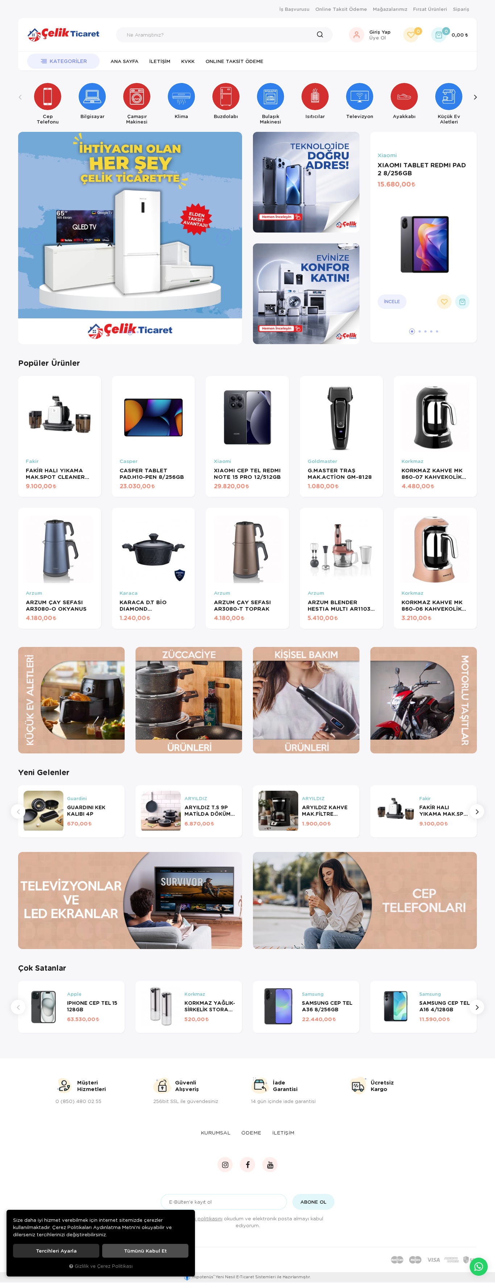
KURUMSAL (215, 1132)
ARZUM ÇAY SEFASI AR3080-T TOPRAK (242, 605)
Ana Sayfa (124, 61)
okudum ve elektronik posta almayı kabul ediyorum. (252, 1221)
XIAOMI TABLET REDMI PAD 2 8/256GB (422, 169)
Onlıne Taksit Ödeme (234, 61)
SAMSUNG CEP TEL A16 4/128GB (444, 1006)
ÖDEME (251, 1132)
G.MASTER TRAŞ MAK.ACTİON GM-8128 (340, 473)
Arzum (34, 593)
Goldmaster (322, 461)
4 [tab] (431, 331)
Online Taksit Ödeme (341, 9)
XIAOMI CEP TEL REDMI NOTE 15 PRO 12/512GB (247, 473)
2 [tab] (130, 332)
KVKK (188, 61)
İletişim (159, 61)
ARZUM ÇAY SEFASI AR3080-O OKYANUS (56, 605)
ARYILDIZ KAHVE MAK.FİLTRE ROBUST (325, 810)
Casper (129, 461)
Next (475, 103)
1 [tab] (122, 332)
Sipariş (461, 9)
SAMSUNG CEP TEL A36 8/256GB (327, 1006)
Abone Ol (313, 1202)
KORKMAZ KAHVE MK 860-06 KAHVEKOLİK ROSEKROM (432, 605)
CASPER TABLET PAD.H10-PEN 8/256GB (152, 473)
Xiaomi (387, 155)
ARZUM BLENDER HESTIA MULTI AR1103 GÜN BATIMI (339, 605)
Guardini (77, 798)
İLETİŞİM (283, 1132)
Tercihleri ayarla (56, 1251)
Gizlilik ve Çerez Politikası (104, 1266)
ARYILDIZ (195, 798)
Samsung (313, 994)
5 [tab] (437, 331)
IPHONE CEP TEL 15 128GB (92, 1006)
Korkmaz (413, 461)
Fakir (32, 461)
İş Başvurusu (294, 9)
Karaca (129, 593)
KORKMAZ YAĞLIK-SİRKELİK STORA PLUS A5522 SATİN (209, 1006)
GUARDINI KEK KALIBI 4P (86, 810)
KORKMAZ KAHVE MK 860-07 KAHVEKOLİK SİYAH (432, 473)
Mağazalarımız (390, 9)
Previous (19, 103)
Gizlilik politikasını (202, 1218)
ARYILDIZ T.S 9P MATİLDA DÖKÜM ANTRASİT (207, 810)
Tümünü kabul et (145, 1251)
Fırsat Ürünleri (430, 9)
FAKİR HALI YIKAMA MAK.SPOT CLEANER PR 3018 (55, 473)
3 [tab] (138, 332)
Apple (74, 994)
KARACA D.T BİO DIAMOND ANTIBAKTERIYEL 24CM (145, 605)
